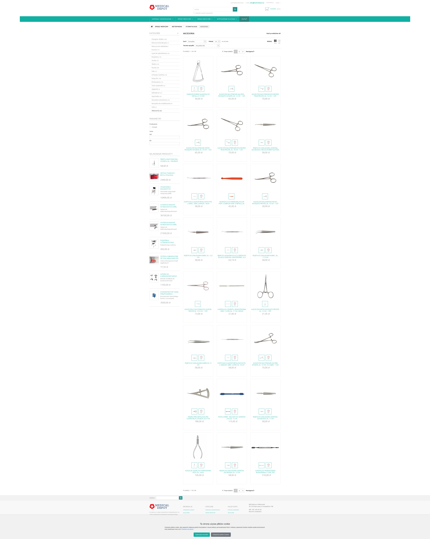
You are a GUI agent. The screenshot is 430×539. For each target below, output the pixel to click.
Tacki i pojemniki (158, 85)
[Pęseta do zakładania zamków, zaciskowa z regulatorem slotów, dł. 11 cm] (265, 124)
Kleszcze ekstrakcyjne (160, 43)
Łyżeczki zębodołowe (160, 53)
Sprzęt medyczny (184, 19)
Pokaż (211, 41)
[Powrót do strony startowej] (152, 26)
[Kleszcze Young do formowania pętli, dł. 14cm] (198, 447)
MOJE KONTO (233, 507)
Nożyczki (156, 78)
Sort (184, 41)
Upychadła (156, 96)
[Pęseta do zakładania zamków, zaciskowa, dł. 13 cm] (232, 447)
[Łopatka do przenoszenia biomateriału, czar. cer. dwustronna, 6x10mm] (265, 447)
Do (150, 140)
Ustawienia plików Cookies (221, 534)
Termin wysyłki (188, 45)
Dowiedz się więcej (187, 529)
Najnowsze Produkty (161, 154)
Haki (154, 71)
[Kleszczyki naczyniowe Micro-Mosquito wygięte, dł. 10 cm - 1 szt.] (198, 124)
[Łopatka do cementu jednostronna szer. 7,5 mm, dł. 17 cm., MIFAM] (232, 285)
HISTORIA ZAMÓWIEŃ (233, 510)
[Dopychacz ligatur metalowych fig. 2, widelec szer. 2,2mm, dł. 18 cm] (232, 339)
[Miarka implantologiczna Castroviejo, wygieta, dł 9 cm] (198, 393)
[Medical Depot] (159, 7)
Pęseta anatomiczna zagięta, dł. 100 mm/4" (169, 160)
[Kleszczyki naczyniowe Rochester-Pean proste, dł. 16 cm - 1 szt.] (265, 70)
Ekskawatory (157, 82)
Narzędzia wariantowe (161, 100)
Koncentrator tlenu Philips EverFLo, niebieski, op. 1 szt (169, 294)
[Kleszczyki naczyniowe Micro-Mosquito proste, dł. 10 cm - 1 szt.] (265, 178)
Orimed (154, 127)
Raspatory (156, 57)
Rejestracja (270, 2)
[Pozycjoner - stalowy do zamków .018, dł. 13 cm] (232, 393)
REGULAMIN (186, 512)
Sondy (155, 60)
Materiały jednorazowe (161, 19)
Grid (275, 43)
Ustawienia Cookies (188, 510)
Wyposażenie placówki (226, 19)
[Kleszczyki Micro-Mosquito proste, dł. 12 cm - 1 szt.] (265, 285)
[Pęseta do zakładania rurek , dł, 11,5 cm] (265, 232)
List (279, 43)
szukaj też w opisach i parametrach (204, 13)
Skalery (155, 64)
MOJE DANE (231, 512)
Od (150, 134)
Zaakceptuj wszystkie (201, 534)
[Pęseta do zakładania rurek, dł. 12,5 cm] (198, 232)
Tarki (154, 107)
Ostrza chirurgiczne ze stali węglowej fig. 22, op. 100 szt (169, 258)
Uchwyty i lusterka (159, 75)
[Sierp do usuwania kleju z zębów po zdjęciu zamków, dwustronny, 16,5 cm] (232, 232)
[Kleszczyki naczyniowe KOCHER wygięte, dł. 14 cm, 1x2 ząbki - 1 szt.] (265, 339)
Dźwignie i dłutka (159, 39)
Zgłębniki (156, 89)
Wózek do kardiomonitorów (168, 275)
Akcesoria (157, 111)
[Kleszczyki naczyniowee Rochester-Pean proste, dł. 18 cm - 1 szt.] (232, 124)
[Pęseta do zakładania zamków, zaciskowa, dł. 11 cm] (265, 393)
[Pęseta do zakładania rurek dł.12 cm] (198, 339)
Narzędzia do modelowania (162, 103)
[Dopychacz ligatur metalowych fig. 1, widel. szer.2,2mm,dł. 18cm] (198, 178)
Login (277, 2)
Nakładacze (157, 93)
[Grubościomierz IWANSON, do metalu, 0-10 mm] (198, 70)
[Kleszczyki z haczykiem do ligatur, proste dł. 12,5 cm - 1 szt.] (198, 285)
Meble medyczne (204, 19)
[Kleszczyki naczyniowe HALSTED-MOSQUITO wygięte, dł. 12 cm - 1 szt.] (232, 70)
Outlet (244, 19)
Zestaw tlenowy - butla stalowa (167, 174)
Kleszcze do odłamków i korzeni (160, 48)
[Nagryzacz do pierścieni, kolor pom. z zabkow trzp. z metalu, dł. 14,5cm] (232, 178)
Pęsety (155, 68)
